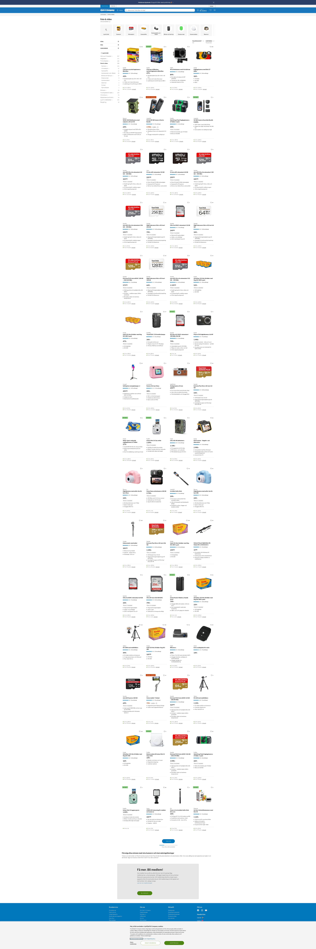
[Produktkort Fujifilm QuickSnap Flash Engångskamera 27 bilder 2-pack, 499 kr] (180, 106)
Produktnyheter (172, 916)
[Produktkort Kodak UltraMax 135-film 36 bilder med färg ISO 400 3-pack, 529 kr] (204, 264)
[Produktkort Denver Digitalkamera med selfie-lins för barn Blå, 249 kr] (204, 477)
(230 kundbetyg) (205, 390)
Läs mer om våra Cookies (136, 938)
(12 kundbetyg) (157, 651)
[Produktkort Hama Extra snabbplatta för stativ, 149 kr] (204, 633)
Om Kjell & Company (145, 910)
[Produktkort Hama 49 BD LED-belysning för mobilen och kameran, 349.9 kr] (156, 796)
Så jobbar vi (143, 914)
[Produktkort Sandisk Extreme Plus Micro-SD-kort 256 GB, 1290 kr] (156, 529)
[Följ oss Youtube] (206, 910)
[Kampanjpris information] (157, 127)
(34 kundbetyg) (134, 495)
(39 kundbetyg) (134, 545)
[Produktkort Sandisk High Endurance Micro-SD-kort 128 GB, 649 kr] (156, 264)
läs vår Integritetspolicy (149, 938)
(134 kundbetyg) (158, 229)
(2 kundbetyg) (181, 338)
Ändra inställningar (133, 943)
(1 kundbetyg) (181, 493)
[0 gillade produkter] (211, 10)
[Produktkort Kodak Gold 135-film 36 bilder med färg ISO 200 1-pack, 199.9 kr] (180, 529)
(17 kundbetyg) (157, 388)
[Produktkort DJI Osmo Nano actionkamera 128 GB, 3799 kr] (156, 477)
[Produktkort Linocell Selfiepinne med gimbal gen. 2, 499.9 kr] (133, 372)
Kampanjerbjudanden (173, 912)
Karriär (142, 918)
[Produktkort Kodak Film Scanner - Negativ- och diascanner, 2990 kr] (204, 426)
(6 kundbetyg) (134, 124)
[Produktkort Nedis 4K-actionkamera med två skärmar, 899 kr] (180, 55)
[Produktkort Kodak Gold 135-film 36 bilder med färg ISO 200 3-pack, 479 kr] (133, 320)
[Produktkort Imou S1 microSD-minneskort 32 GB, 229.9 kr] (156, 158)
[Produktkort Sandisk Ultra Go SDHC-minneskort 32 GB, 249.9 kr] (180, 211)
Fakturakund (112, 912)
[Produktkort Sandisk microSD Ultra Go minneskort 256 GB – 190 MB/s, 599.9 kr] (133, 211)
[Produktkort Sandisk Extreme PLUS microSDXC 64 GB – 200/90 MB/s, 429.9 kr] (180, 684)
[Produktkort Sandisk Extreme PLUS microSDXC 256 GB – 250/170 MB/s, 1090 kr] (180, 740)
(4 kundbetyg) (205, 547)
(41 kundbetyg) (134, 649)
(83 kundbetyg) (134, 176)
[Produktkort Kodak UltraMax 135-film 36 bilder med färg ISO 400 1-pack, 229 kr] (204, 583)
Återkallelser (112, 920)
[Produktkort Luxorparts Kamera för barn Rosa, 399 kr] (156, 372)
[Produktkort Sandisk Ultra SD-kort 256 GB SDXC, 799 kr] (156, 583)
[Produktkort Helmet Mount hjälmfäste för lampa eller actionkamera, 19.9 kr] (204, 529)
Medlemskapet (144, 912)
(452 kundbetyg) (158, 600)
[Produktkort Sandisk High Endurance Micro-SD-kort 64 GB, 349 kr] (204, 211)
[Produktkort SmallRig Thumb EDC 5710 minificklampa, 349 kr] (156, 320)
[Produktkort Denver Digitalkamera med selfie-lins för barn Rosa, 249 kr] (133, 477)
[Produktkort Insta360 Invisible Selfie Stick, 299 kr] (180, 477)
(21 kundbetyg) (134, 338)
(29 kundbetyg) (134, 388)
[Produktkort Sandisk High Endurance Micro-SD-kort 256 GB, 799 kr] (156, 211)
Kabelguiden (171, 910)
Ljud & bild (105, 53)
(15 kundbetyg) (205, 444)
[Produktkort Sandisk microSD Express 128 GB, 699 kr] (133, 684)
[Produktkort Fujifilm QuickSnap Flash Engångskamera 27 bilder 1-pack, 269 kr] (204, 740)
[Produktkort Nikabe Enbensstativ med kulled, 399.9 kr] (133, 529)
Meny (121, 10)
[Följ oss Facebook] (198, 910)
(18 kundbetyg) (205, 282)
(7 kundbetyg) (181, 227)
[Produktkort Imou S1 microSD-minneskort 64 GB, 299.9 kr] (180, 158)
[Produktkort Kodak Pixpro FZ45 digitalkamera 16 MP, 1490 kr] (204, 320)
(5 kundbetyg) (157, 124)
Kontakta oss (112, 910)
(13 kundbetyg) (134, 758)
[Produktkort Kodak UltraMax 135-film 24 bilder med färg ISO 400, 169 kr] (133, 740)
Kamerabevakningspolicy (115, 916)
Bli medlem (144, 893)
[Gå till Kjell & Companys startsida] (108, 10)
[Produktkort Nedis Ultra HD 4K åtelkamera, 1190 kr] (180, 426)
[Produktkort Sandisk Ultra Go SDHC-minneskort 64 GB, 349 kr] (133, 583)
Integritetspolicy (113, 914)
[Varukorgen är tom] (215, 10)
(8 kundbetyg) (181, 649)
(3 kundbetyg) (181, 71)
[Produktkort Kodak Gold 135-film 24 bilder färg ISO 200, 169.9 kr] (156, 633)
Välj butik (134, 89)
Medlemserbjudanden (174, 914)
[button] (110, 21)
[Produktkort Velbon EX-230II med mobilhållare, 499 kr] (133, 633)
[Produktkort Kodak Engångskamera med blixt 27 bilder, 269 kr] (204, 55)
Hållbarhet (143, 916)
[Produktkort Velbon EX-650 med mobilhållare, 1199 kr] (204, 684)
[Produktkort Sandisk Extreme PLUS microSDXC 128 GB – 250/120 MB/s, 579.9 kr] (133, 264)
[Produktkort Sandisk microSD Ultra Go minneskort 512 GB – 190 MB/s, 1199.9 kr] (180, 264)
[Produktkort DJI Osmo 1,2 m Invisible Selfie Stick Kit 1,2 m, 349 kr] (180, 796)
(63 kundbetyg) (157, 174)
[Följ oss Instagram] (202, 910)
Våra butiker (143, 920)
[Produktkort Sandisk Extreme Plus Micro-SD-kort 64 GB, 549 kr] (204, 372)
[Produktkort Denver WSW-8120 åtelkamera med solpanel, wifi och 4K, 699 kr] (133, 106)
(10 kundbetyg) (157, 814)
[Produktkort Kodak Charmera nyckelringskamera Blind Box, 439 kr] (133, 55)
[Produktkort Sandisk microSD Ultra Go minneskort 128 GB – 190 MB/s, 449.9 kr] (204, 158)
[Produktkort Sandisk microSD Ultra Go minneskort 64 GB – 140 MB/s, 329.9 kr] (133, 158)
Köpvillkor (111, 918)
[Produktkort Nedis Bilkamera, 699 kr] (180, 633)
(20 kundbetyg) (134, 73)
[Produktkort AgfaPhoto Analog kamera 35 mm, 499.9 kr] (180, 372)
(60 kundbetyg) (205, 73)
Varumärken (171, 918)
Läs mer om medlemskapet (144, 883)
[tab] (105, 6)
